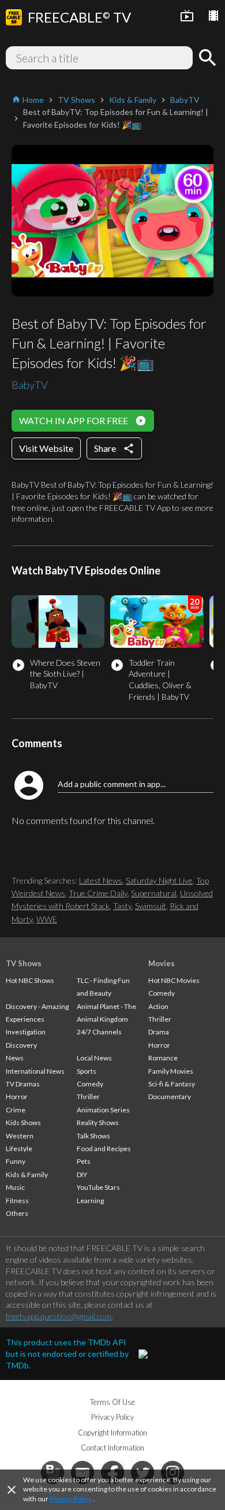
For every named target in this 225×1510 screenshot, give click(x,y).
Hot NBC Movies (174, 980)
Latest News (100, 880)
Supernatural (154, 893)
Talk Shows (93, 1135)
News (15, 1057)
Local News (94, 1057)
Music (15, 1187)
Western (19, 1135)
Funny (15, 1161)
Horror (17, 1096)
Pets (84, 1161)
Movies (161, 963)
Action (158, 1006)
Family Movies (170, 1071)
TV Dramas (23, 1083)
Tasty (122, 906)
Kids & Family (27, 1174)
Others (17, 1213)
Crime (15, 1109)
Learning (90, 1200)
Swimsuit (150, 906)
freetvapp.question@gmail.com (58, 1316)
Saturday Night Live (159, 880)
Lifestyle (19, 1148)
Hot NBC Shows (30, 980)
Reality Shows (98, 1122)
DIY (82, 1174)
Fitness (17, 1200)
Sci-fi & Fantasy (171, 1083)
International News (35, 1071)
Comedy (90, 1083)
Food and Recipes (104, 1148)
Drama (158, 1031)
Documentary (169, 1096)
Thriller (88, 1096)
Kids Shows (23, 1122)
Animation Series (103, 1109)
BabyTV (30, 385)
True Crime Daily (98, 893)
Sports (86, 1071)
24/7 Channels (99, 1031)
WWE (46, 919)
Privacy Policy (71, 1498)
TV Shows (24, 963)
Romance (163, 1057)
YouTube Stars (98, 1187)
